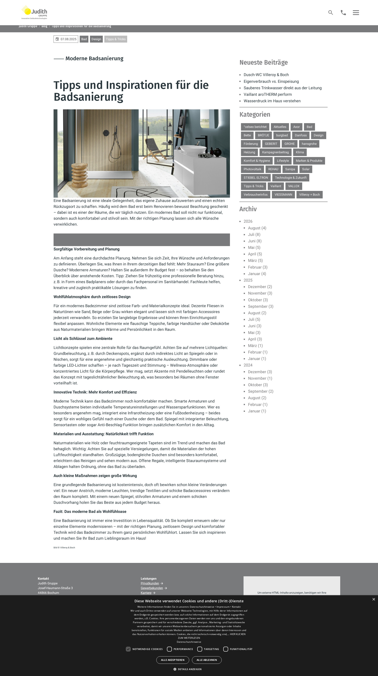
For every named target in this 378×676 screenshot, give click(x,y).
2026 (248, 221)
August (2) (257, 313)
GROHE (289, 144)
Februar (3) (258, 267)
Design (96, 39)
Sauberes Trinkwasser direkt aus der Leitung (283, 88)
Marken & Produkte (309, 161)
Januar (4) (257, 273)
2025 (248, 280)
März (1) (255, 345)
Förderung (251, 144)
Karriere (146, 593)
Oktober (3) (258, 300)
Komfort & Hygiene (257, 161)
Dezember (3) (260, 371)
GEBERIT (271, 144)
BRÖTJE (263, 135)
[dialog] (189, 635)
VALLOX (293, 186)
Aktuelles (280, 127)
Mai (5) (254, 247)
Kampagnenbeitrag (275, 152)
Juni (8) (255, 241)
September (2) (260, 391)
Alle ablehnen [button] (207, 660)
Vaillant (276, 186)
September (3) (260, 306)
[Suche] (331, 12)
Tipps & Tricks (116, 39)
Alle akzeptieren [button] (172, 660)
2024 (248, 365)
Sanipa (290, 169)
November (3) (260, 293)
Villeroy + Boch (309, 194)
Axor (296, 127)
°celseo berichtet (255, 127)
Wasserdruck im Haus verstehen (272, 101)
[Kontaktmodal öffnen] (343, 12)
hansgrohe (309, 144)
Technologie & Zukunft (291, 177)
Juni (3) (254, 326)
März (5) (255, 260)
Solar (305, 169)
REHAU (273, 169)
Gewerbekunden (152, 588)
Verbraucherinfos (256, 194)
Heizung (249, 152)
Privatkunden (150, 583)
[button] (356, 12)
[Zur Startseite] (34, 12)
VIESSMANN (283, 194)
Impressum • (224, 606)
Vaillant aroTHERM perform (268, 94)
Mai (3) (254, 332)
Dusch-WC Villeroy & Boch (266, 74)
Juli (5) (254, 319)
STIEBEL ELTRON (256, 177)
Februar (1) (258, 352)
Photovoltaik (252, 169)
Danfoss (301, 135)
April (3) (255, 339)
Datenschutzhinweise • (203, 606)
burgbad (282, 135)
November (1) (260, 378)
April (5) (255, 254)
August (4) (257, 228)
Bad (84, 39)
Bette (247, 135)
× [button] (373, 599)
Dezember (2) (260, 286)
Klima (300, 152)
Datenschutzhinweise (189, 641)
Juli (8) (254, 234)
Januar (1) (257, 358)
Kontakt (236, 606)
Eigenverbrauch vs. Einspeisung (271, 81)
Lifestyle (283, 161)
